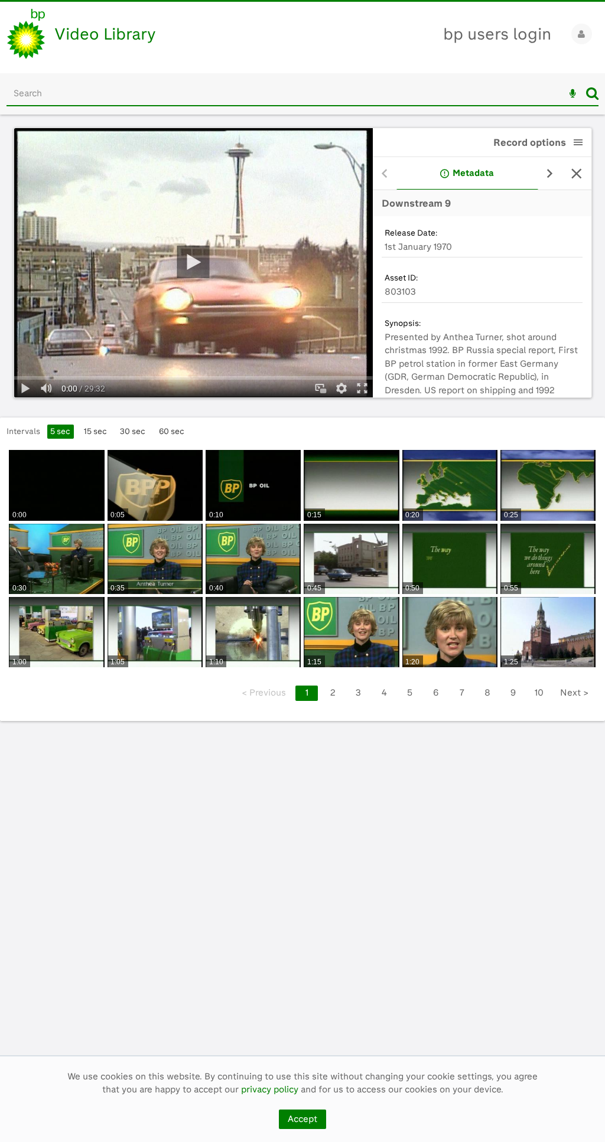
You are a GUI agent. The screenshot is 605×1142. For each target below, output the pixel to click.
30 (132, 431)
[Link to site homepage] (25, 34)
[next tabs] (550, 174)
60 (171, 431)
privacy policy (269, 1089)
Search (592, 93)
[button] (578, 142)
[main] (302, 585)
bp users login (497, 34)
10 (539, 692)
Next (574, 692)
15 (95, 431)
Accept (302, 1119)
